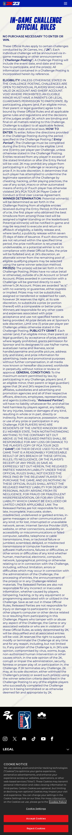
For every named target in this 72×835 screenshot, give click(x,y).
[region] (36, 794)
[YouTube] (43, 739)
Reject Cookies (36, 828)
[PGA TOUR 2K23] (11, 3)
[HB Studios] (42, 720)
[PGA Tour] (25, 720)
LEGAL (8, 749)
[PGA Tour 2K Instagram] (5, 739)
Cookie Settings (36, 808)
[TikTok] (33, 739)
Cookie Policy (57, 801)
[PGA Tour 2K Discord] (24, 739)
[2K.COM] (8, 720)
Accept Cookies (36, 818)
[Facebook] (52, 739)
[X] (15, 739)
